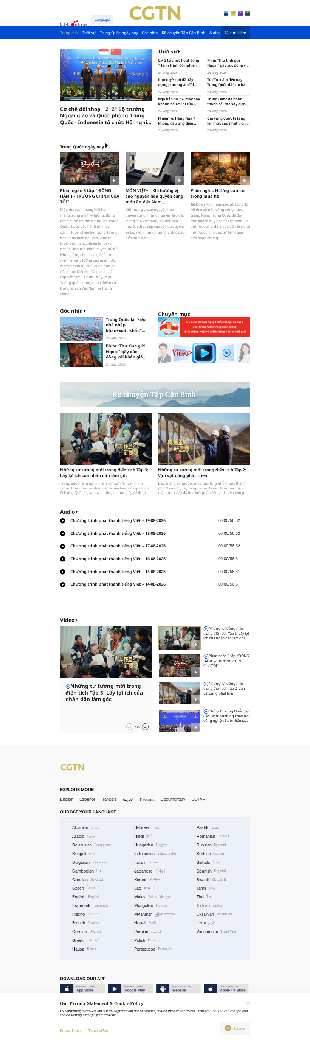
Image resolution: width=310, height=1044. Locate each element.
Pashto (208, 827)
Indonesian (155, 853)
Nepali (145, 923)
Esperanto (90, 905)
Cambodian (86, 871)
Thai (205, 896)
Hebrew (146, 827)
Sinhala (209, 862)
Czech (84, 888)
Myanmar (154, 914)
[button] (76, 99)
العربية (128, 799)
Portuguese (153, 949)
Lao (142, 888)
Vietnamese (216, 931)
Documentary (173, 799)
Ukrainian (214, 914)
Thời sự (167, 52)
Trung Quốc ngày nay (82, 147)
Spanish (211, 871)
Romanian (213, 836)
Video (67, 620)
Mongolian (150, 905)
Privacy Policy (70, 1030)
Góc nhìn (71, 310)
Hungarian (150, 845)
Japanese (150, 871)
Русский (147, 799)
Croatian (87, 879)
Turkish (210, 905)
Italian (146, 862)
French (86, 923)
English (66, 799)
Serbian (211, 853)
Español (87, 799)
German (87, 931)
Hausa (84, 949)
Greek (85, 940)
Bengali (83, 853)
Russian (211, 845)
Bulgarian (89, 862)
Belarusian (91, 845)
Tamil (206, 888)
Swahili (211, 879)
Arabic (84, 836)
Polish (145, 940)
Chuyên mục (174, 314)
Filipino (85, 914)
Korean (147, 879)
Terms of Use (98, 1030)
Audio (67, 511)
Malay (152, 896)
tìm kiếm (238, 32)
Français (108, 799)
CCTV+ (198, 799)
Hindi (143, 836)
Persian (147, 931)
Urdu (205, 923)
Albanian (85, 827)
